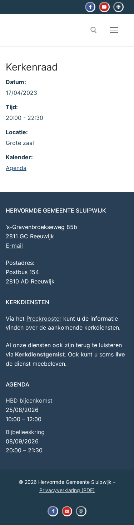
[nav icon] (114, 30)
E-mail (14, 245)
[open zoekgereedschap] (93, 30)
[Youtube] (104, 7)
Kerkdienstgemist (39, 354)
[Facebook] (90, 7)
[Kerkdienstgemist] (118, 7)
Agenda (16, 167)
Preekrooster (43, 318)
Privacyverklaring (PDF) (67, 490)
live (120, 354)
